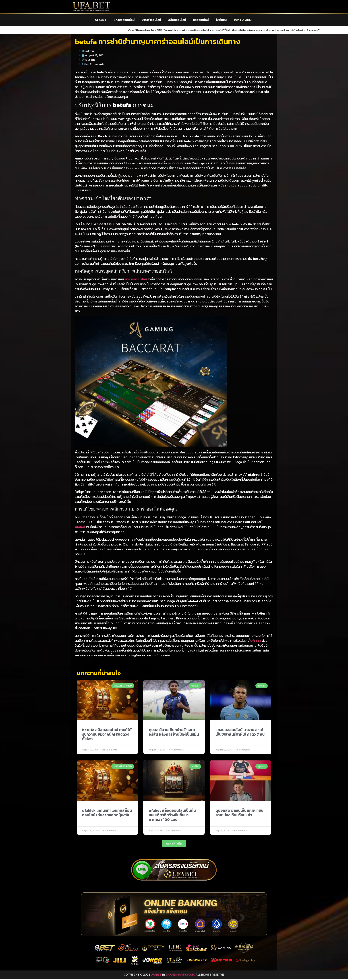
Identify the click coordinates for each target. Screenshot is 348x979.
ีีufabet (255, 640)
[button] (174, 843)
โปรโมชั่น (221, 20)
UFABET (100, 20)
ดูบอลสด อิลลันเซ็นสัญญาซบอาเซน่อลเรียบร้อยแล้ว (239, 813)
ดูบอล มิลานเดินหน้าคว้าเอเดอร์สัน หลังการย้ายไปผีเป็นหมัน (174, 732)
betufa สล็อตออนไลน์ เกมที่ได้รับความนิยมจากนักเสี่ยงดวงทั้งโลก (107, 734)
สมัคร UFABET (243, 20)
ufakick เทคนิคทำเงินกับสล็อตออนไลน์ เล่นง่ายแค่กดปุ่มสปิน (107, 813)
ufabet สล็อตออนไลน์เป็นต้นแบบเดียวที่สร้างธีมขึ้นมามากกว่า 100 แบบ (172, 815)
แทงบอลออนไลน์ (124, 20)
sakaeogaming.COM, (180, 974)
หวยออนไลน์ (201, 20)
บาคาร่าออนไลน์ (151, 20)
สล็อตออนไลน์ (177, 20)
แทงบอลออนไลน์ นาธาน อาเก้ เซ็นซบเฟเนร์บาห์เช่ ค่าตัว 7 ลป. (241, 732)
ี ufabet (80, 526)
